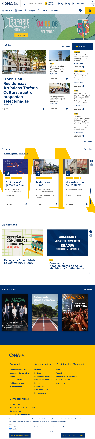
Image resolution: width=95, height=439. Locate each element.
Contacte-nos (15, 411)
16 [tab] (90, 202)
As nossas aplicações (51, 3)
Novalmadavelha (63, 380)
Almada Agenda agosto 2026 (16, 154)
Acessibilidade (16, 386)
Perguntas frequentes (43, 376)
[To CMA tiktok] (66, 3)
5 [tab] (90, 192)
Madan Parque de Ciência (66, 376)
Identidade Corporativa (19, 373)
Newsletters (39, 386)
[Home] (10, 3)
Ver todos (88, 141)
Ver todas (66, 46)
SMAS (58, 370)
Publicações (39, 383)
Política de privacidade (19, 383)
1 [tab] (90, 188)
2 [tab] (90, 189)
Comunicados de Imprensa (20, 370)
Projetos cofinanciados (44, 380)
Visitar (56, 10)
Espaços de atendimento (20, 414)
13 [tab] (90, 199)
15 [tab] (90, 201)
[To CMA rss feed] (73, 3)
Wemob (59, 373)
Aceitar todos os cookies (73, 435)
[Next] (88, 28)
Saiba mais (21, 35)
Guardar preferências (20, 435)
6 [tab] (90, 193)
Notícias (37, 373)
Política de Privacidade (58, 421)
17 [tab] (90, 203)
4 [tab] (90, 191)
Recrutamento (40, 393)
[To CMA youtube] (69, 3)
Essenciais (14, 425)
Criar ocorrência (41, 390)
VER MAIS (77, 67)
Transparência (16, 380)
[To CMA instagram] (59, 3)
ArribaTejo (60, 383)
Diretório (13, 376)
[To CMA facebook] (62, 3)
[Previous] (7, 28)
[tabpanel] (15, 183)
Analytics (14, 429)
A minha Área (80, 10)
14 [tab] (90, 200)
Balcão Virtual (90, 10)
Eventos (37, 370)
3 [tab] (90, 190)
